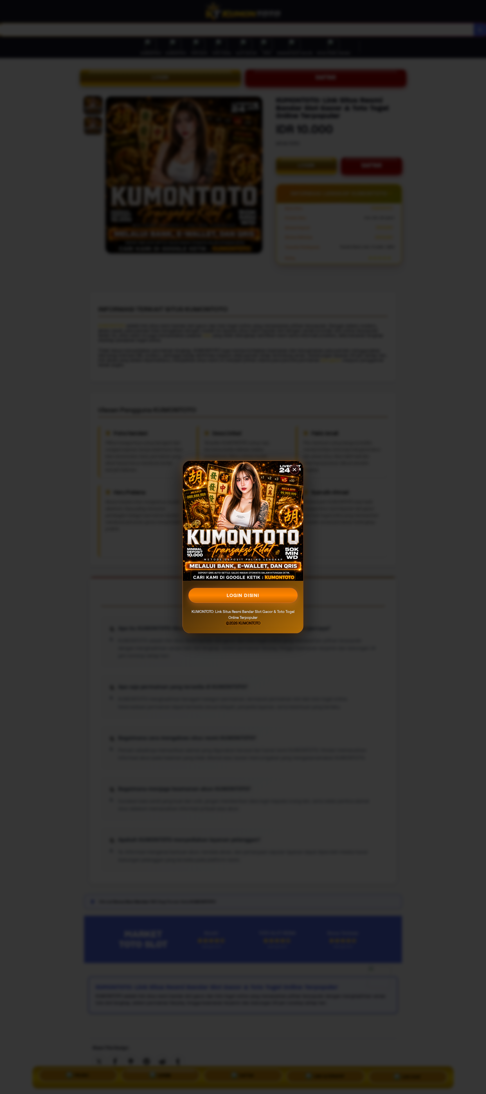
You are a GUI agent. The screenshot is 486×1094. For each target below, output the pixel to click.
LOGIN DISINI (243, 595)
